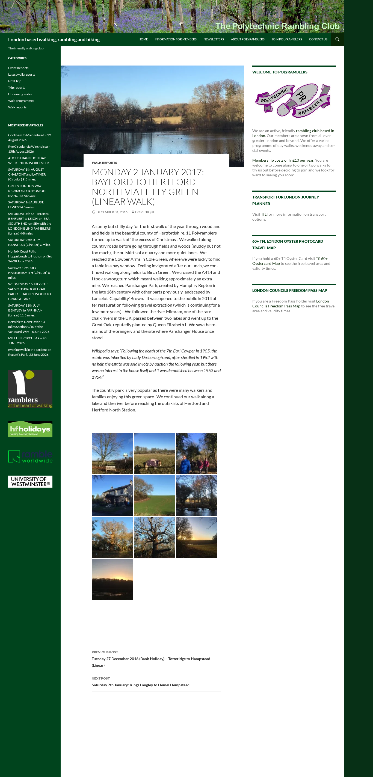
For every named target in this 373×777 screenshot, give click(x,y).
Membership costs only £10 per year (282, 160)
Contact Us (318, 39)
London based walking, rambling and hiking (54, 39)
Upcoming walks (20, 94)
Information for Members (176, 39)
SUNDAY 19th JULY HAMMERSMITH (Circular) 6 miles (29, 273)
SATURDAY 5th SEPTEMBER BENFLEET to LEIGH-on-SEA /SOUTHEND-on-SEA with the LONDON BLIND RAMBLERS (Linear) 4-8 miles (29, 223)
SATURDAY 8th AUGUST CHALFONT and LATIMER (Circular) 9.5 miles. (27, 174)
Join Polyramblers (287, 39)
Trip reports (16, 87)
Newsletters (214, 39)
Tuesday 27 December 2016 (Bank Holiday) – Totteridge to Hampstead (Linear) (151, 659)
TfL (264, 214)
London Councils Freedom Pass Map (290, 303)
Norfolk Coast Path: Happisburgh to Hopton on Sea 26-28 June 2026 (30, 256)
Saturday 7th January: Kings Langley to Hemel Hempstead (141, 681)
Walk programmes (21, 101)
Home (143, 39)
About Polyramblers (248, 39)
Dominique (145, 212)
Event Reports (18, 68)
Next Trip (14, 81)
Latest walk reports (21, 74)
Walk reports (104, 163)
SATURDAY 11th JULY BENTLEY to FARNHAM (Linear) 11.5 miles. (25, 310)
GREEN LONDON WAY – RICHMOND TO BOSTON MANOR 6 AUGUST (27, 191)
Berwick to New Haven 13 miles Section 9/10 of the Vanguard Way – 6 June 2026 (28, 327)
